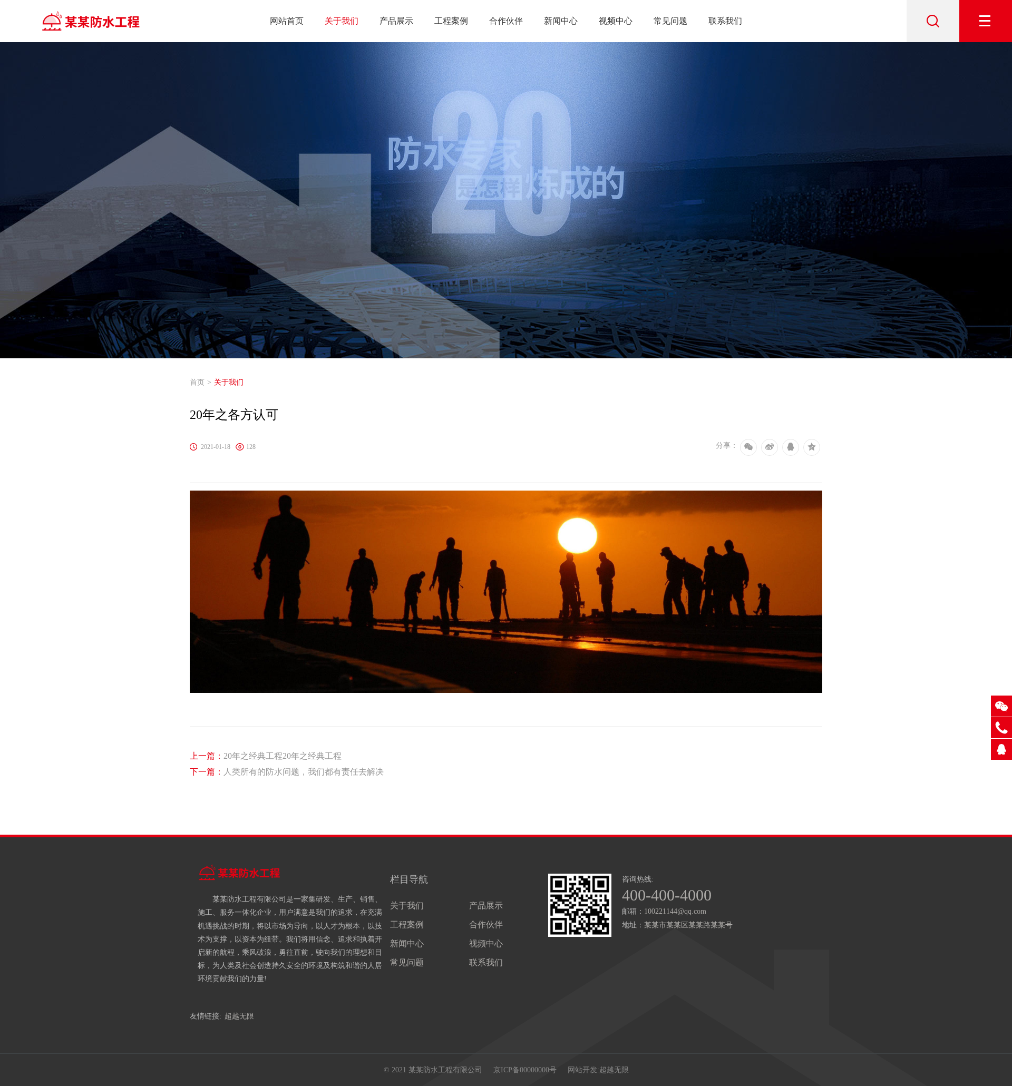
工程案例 (451, 20)
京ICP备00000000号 (525, 1070)
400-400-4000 (667, 895)
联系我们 (725, 20)
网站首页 (287, 20)
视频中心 (615, 20)
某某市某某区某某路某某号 (688, 925)
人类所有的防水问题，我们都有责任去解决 (287, 771)
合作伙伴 (506, 20)
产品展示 (396, 20)
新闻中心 (561, 20)
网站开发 (582, 1070)
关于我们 (341, 20)
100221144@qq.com (675, 911)
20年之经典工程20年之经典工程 (266, 755)
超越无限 (239, 1016)
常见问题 (670, 20)
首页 (197, 382)
